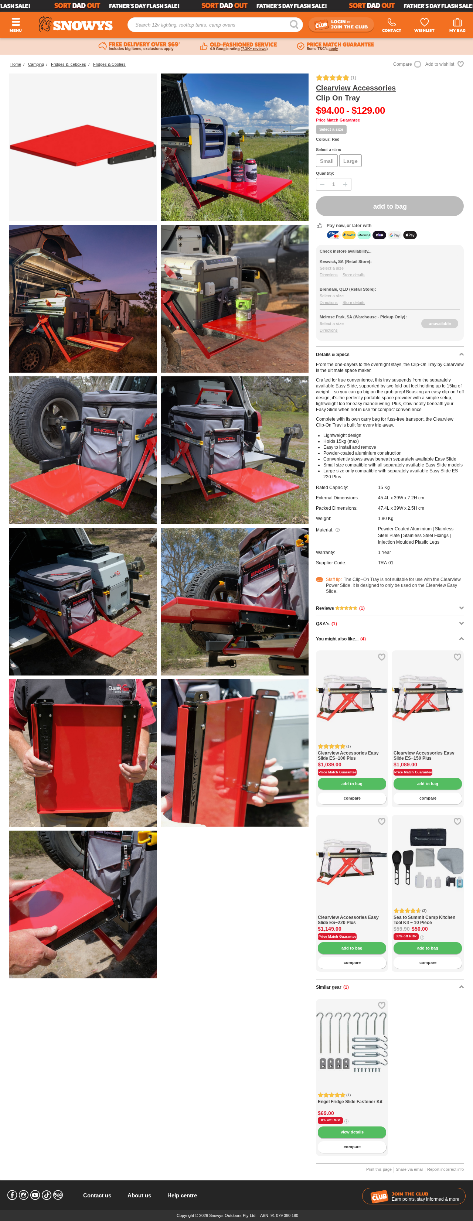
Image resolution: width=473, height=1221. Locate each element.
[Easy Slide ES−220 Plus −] (352, 911)
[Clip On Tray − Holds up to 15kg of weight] (235, 147)
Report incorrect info (445, 1169)
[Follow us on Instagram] (23, 1195)
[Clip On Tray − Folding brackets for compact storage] (83, 753)
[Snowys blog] (58, 1195)
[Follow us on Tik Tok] (46, 1195)
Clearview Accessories (356, 88)
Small (327, 161)
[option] (352, 686)
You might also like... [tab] (341, 639)
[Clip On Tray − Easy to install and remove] (235, 602)
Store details (354, 275)
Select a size (331, 129)
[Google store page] (238, 46)
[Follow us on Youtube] (35, 1195)
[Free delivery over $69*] (139, 46)
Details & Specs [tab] (333, 354)
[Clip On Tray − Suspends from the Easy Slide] (235, 299)
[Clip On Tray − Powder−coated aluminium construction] (83, 450)
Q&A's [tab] (326, 623)
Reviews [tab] (340, 608)
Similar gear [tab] (332, 987)
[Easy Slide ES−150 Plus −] (428, 746)
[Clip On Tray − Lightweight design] (83, 299)
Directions (329, 275)
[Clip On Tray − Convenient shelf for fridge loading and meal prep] (83, 147)
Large (350, 161)
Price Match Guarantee (338, 120)
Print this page (379, 1169)
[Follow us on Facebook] (12, 1195)
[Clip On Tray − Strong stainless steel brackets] (235, 753)
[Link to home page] (76, 24)
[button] (327, 699)
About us (139, 1195)
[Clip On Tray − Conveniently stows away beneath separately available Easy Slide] (83, 904)
